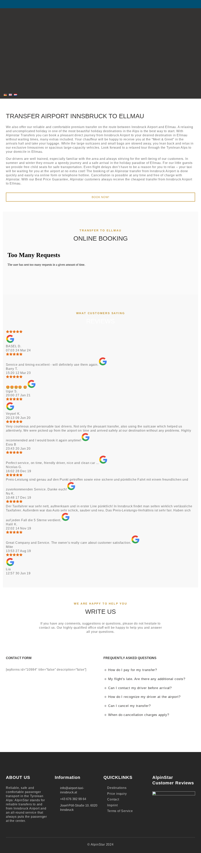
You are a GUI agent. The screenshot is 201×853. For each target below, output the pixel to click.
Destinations (117, 787)
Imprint (112, 805)
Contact (113, 799)
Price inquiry (117, 793)
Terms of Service (120, 811)
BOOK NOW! (100, 197)
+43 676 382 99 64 (73, 799)
